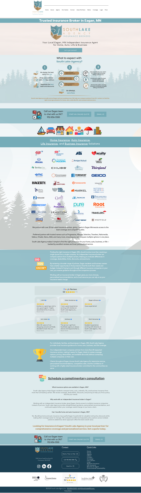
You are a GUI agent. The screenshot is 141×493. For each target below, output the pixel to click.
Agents (89, 454)
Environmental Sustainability (96, 468)
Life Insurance (49, 143)
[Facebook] (49, 466)
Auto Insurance (80, 140)
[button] (106, 9)
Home (89, 451)
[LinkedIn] (44, 466)
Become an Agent (93, 466)
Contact (89, 457)
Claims (89, 456)
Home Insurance (60, 140)
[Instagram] (39, 466)
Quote (89, 453)
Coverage (90, 459)
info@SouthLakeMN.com (86, 488)
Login (89, 462)
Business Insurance (76, 143)
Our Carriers (91, 460)
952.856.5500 (72, 488)
